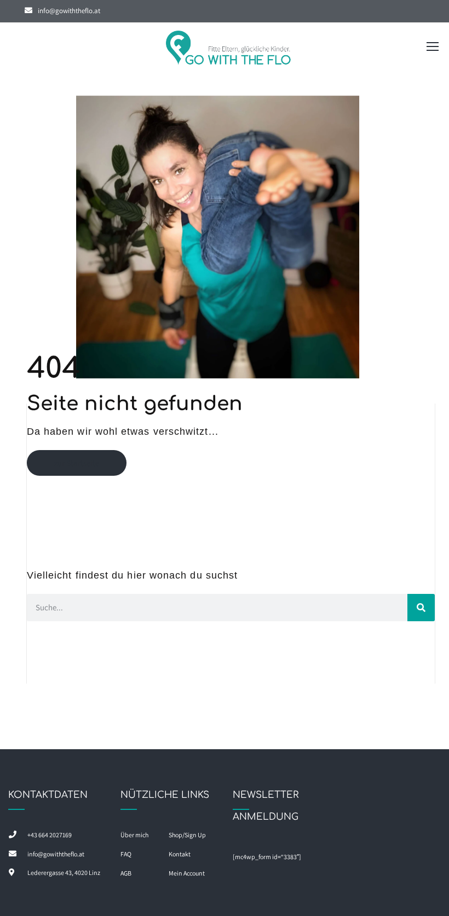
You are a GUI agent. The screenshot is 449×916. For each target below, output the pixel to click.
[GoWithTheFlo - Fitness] (229, 49)
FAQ (125, 854)
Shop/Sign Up (187, 835)
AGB (125, 873)
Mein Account (187, 873)
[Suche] (421, 607)
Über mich (134, 835)
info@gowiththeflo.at (69, 10)
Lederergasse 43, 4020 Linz (63, 872)
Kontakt (180, 854)
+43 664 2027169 (49, 835)
